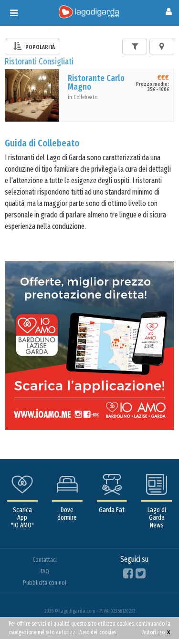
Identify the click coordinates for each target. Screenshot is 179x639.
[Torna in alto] (152, 612)
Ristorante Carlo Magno (96, 82)
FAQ (45, 571)
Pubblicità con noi (44, 582)
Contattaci (44, 559)
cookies (107, 632)
